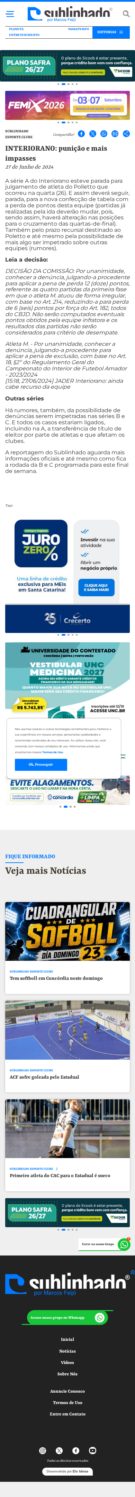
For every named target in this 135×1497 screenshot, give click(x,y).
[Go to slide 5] (77, 84)
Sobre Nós (67, 1374)
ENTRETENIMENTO (24, 35)
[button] (67, 1317)
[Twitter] (92, 133)
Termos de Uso (67, 1402)
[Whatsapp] (103, 133)
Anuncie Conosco (67, 1391)
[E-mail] (114, 133)
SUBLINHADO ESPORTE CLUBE (31, 972)
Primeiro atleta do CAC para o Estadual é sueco (60, 1175)
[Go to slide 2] (63, 84)
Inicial (67, 1339)
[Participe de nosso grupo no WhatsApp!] (104, 1244)
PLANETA (16, 29)
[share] (126, 133)
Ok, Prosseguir (41, 764)
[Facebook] (81, 133)
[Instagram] (42, 1450)
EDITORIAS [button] (106, 32)
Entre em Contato (68, 1414)
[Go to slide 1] (58, 84)
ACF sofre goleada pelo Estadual (44, 1077)
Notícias (67, 1351)
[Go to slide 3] (68, 84)
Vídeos (67, 1362)
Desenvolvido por (67, 1471)
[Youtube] (92, 1450)
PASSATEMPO (78, 29)
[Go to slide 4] (72, 84)
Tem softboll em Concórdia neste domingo (56, 978)
